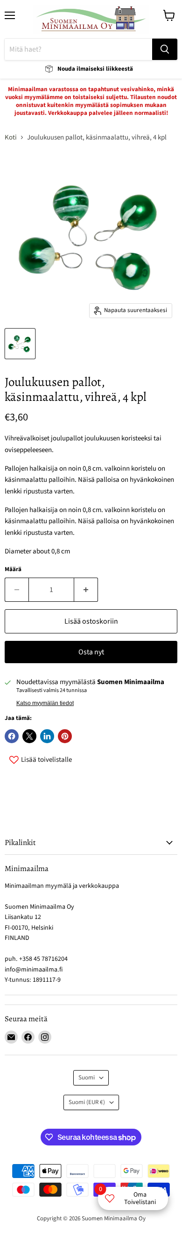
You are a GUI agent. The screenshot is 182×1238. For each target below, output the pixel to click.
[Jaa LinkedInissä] (47, 736)
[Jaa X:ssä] (29, 736)
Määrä (13, 569)
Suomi (86, 1077)
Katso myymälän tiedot (45, 703)
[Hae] (164, 49)
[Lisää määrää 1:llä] (86, 590)
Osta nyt (91, 652)
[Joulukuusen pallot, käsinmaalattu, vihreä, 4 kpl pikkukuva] (20, 344)
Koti (11, 137)
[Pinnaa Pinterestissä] (65, 736)
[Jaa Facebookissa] (12, 736)
